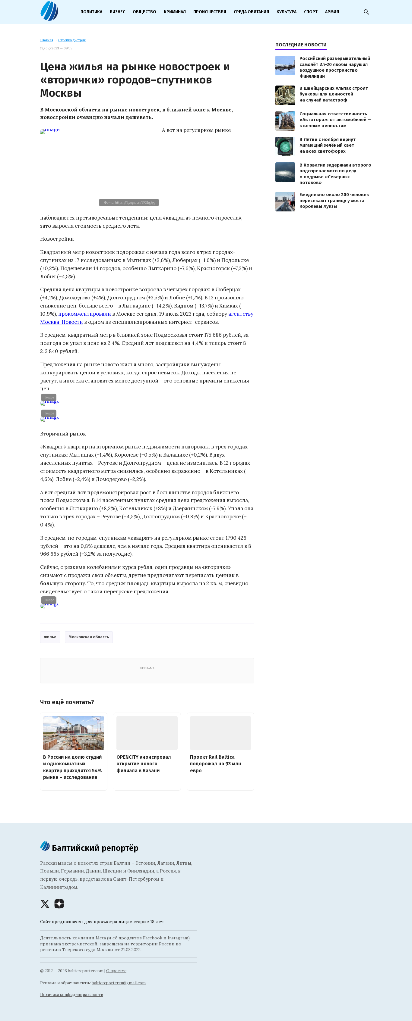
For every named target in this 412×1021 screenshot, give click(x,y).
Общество (144, 11)
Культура (286, 11)
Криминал (175, 11)
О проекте (116, 970)
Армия (332, 11)
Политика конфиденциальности (71, 994)
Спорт (311, 11)
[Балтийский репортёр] (49, 18)
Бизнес (117, 11)
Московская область (89, 637)
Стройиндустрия (72, 40)
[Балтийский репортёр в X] (45, 904)
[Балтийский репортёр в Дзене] (59, 904)
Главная (46, 40)
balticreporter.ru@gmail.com (119, 982)
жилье (50, 637)
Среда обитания (251, 11)
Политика (91, 11)
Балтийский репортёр (94, 848)
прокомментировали (84, 314)
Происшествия (209, 11)
